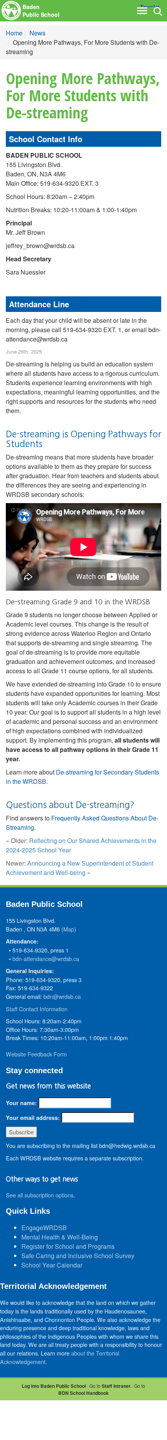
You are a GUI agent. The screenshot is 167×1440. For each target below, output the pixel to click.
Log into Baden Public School (54, 1385)
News (37, 32)
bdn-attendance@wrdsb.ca (45, 958)
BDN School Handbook (83, 1392)
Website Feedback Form (36, 1054)
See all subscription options (39, 1195)
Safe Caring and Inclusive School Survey (77, 1255)
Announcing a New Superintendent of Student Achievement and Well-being (79, 868)
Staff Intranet (116, 1385)
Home (14, 32)
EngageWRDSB (44, 1227)
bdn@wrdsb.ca (62, 996)
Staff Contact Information (37, 1009)
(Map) (68, 929)
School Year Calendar (51, 1264)
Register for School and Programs (68, 1246)
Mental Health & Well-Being (59, 1236)
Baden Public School (41, 10)
